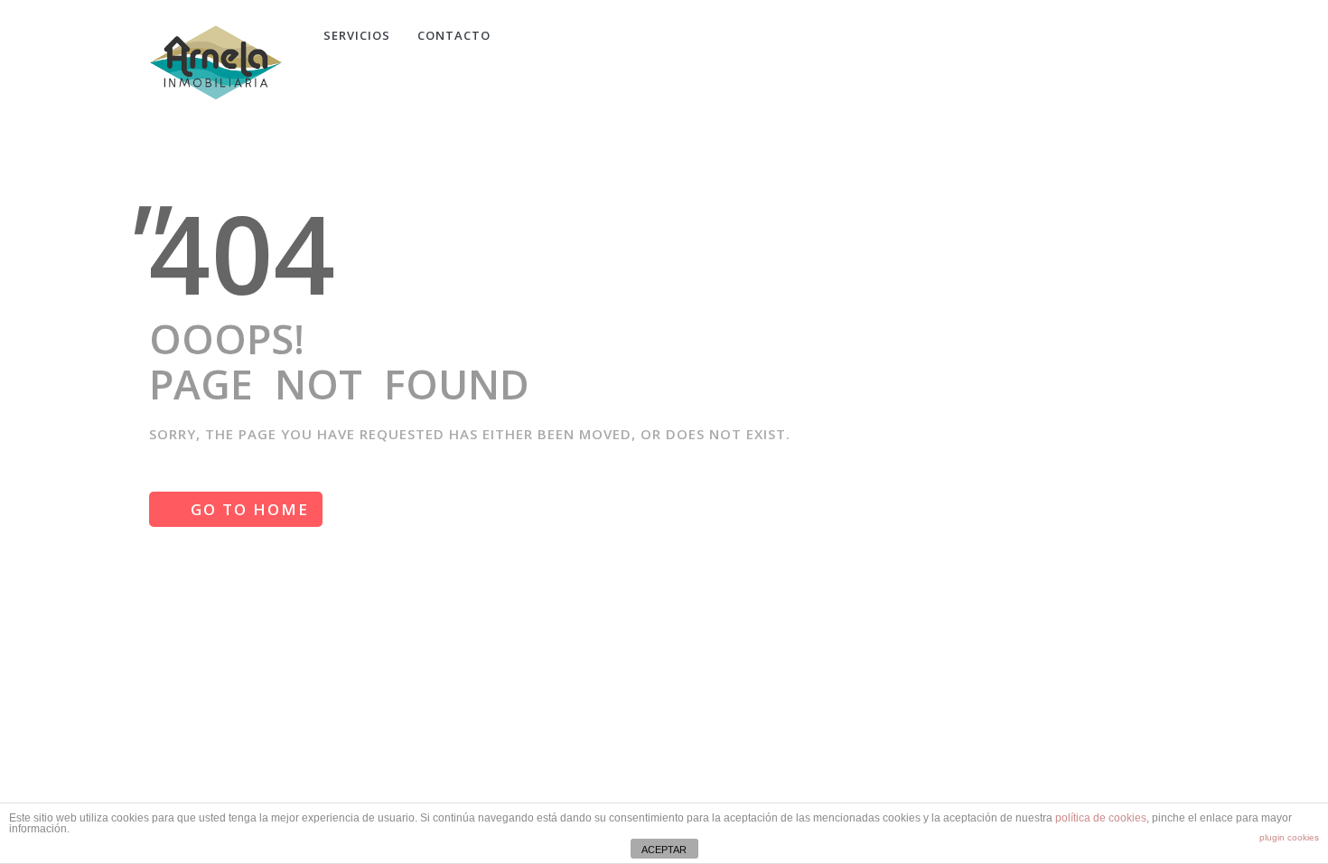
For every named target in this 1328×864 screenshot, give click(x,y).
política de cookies (1100, 818)
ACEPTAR (664, 849)
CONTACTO (454, 35)
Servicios (356, 35)
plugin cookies (1289, 837)
